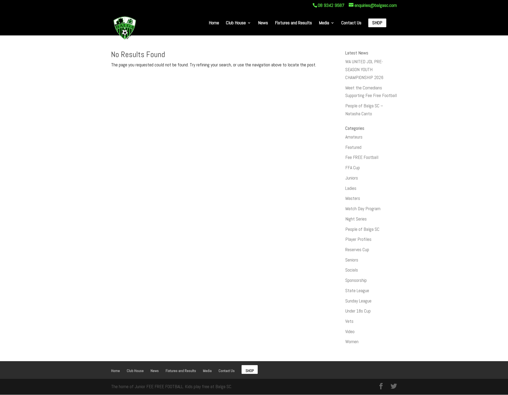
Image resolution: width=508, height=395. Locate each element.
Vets (349, 321)
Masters (352, 198)
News (263, 23)
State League (357, 290)
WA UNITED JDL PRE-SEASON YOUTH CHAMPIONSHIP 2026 (364, 69)
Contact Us (351, 23)
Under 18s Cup (358, 311)
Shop (377, 23)
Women (352, 342)
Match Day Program (362, 209)
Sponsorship (356, 280)
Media (324, 23)
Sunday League (358, 301)
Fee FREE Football (361, 157)
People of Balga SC (362, 229)
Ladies (350, 188)
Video (350, 331)
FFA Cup (352, 168)
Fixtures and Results (293, 23)
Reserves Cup (357, 249)
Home (214, 23)
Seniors (351, 260)
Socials (351, 270)
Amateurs (353, 137)
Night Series (356, 219)
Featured (353, 147)
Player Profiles (358, 239)
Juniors (351, 178)
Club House (236, 23)
